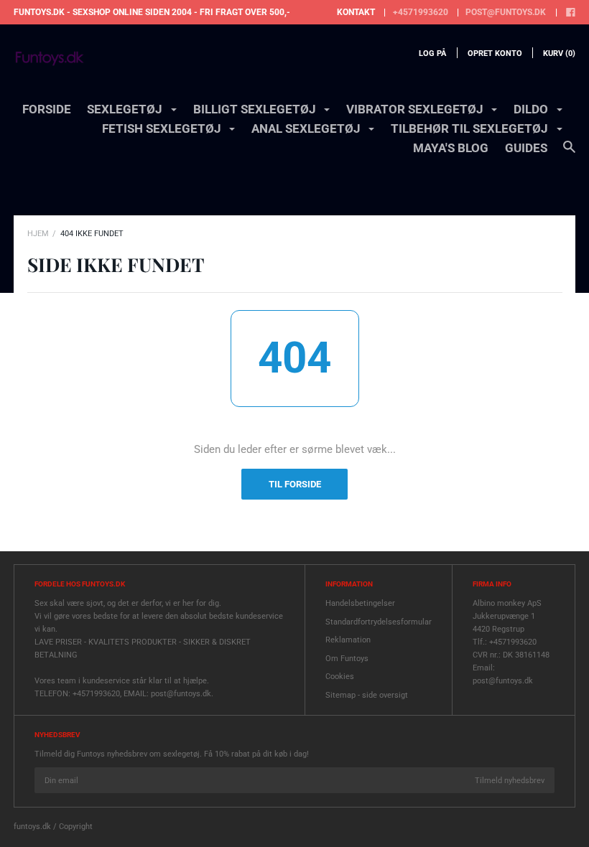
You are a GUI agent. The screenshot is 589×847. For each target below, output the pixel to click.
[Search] (569, 153)
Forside (46, 109)
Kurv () (559, 53)
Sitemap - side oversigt (366, 695)
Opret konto (495, 53)
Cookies (339, 676)
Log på (432, 53)
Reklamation (348, 640)
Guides (526, 148)
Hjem (38, 233)
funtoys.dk (32, 826)
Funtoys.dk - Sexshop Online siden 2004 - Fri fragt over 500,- (152, 12)
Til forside (295, 484)
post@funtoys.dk (505, 12)
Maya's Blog (450, 148)
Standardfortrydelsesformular (378, 622)
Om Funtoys (346, 658)
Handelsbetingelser (360, 603)
